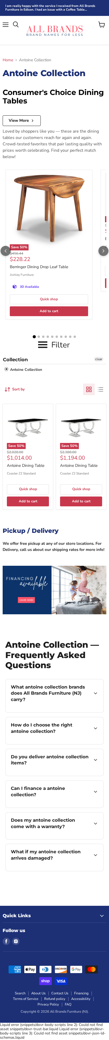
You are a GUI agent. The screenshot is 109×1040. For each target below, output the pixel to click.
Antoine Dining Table (25, 465)
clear (98, 359)
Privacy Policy (48, 1004)
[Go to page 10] (75, 337)
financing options (48, 806)
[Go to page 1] (34, 336)
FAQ (68, 1004)
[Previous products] (6, 251)
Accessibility (80, 999)
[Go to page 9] (70, 337)
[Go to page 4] (48, 337)
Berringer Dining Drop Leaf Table (39, 266)
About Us (38, 993)
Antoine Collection (25, 369)
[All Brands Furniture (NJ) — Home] (54, 30)
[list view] (100, 389)
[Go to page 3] (43, 337)
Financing (81, 993)
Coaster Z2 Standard (21, 473)
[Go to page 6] (57, 337)
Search (20, 993)
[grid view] (89, 389)
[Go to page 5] (52, 337)
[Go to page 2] (39, 337)
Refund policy (54, 999)
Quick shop (49, 299)
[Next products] (103, 251)
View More (19, 120)
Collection (15, 360)
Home (8, 60)
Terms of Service (25, 999)
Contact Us (59, 993)
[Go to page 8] (66, 337)
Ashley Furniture (22, 275)
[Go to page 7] (61, 337)
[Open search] (15, 25)
